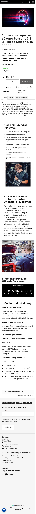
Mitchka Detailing (21, 351)
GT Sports (11, 72)
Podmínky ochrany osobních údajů (12, 458)
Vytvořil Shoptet (19, 505)
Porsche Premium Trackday (11, 470)
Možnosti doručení (8, 64)
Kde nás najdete (7, 460)
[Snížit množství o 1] (8, 82)
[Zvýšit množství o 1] (17, 82)
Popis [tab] (5, 98)
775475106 (7, 442)
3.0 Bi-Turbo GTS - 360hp (23, 91)
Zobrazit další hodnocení (25, 395)
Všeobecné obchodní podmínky (11, 456)
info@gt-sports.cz (9, 440)
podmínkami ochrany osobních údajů (16, 420)
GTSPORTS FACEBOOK (11, 444)
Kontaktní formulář (7, 462)
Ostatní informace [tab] (21, 98)
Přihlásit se (7, 427)
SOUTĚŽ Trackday (8, 474)
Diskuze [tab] (11, 98)
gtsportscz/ (7, 446)
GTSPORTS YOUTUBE (10, 448)
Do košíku (27, 81)
